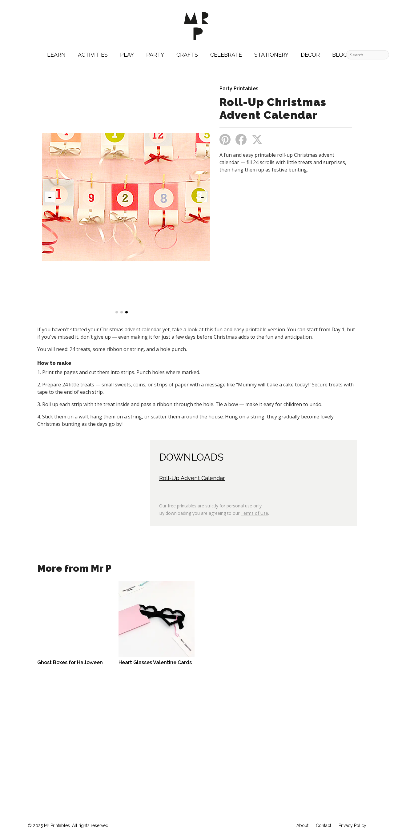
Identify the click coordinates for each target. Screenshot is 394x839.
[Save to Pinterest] (225, 139)
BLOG (339, 54)
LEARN (56, 54)
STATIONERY (271, 54)
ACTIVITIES (93, 54)
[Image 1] (116, 312)
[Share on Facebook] (241, 139)
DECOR (310, 54)
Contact (323, 825)
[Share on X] (257, 139)
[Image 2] (121, 312)
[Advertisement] (271, 224)
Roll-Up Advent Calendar (192, 478)
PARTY (155, 54)
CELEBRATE (226, 54)
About (302, 825)
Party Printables (238, 88)
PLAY (127, 54)
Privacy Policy (352, 825)
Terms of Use (254, 513)
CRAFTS (187, 54)
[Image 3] (126, 312)
